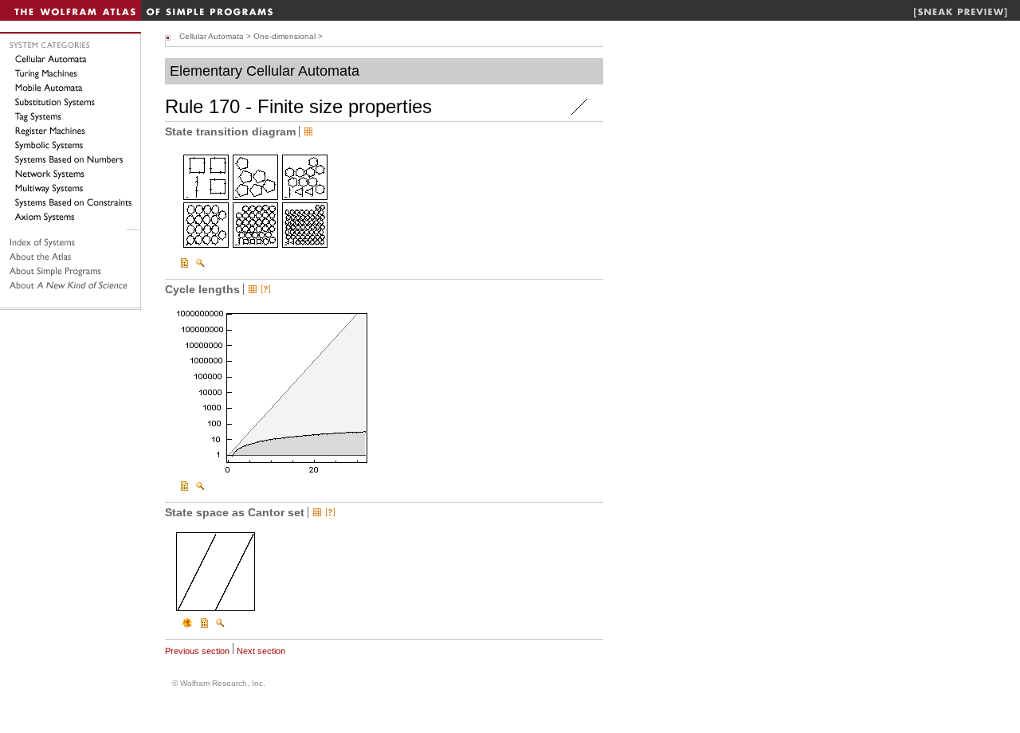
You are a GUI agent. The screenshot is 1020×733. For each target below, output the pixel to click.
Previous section (197, 651)
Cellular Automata (211, 36)
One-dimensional (284, 36)
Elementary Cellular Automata (264, 71)
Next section (261, 651)
